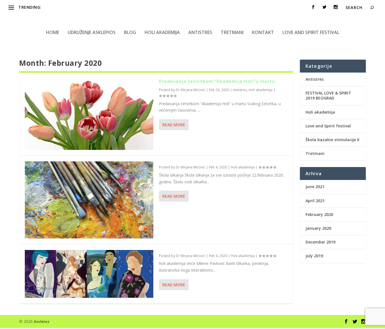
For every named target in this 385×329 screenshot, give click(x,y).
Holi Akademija (56, 7)
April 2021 (315, 200)
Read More (173, 124)
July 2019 (314, 255)
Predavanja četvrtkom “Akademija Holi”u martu (217, 81)
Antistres (200, 32)
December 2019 (320, 242)
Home (52, 32)
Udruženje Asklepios (92, 32)
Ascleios (41, 321)
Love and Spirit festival (310, 32)
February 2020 (319, 214)
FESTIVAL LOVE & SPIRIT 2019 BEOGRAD (328, 95)
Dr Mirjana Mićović (190, 89)
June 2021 (315, 186)
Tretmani (232, 32)
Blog (130, 32)
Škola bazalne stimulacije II (332, 139)
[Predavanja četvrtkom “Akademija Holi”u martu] (89, 114)
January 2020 (318, 228)
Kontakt (263, 32)
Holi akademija (162, 32)
